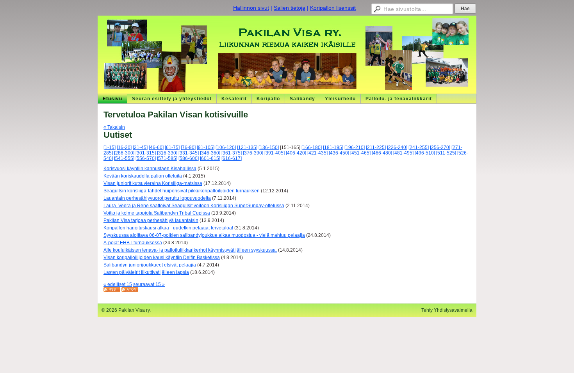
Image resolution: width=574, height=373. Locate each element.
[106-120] (226, 147)
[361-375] (231, 153)
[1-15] (109, 147)
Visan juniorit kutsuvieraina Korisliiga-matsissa (152, 183)
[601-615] (210, 158)
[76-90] (188, 147)
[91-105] (205, 147)
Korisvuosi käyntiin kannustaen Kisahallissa (149, 168)
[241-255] (418, 147)
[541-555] (124, 158)
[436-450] (339, 153)
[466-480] (382, 153)
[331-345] (188, 153)
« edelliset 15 (117, 284)
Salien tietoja (289, 8)
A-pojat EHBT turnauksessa (132, 242)
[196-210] (354, 147)
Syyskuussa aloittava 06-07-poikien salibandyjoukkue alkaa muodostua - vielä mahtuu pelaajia (204, 235)
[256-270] (440, 147)
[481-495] (403, 153)
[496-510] (425, 153)
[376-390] (253, 153)
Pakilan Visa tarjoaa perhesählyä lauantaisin (150, 220)
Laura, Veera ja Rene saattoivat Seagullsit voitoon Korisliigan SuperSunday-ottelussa (193, 205)
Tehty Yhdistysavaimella (446, 310)
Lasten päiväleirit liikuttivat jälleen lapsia (146, 272)
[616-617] (231, 158)
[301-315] (145, 153)
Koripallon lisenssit (333, 8)
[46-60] (156, 147)
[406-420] (296, 153)
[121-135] (247, 147)
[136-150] (268, 147)
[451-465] (360, 153)
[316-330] (167, 153)
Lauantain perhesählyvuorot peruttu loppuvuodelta (157, 198)
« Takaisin (114, 127)
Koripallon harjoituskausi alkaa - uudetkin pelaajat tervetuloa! (168, 228)
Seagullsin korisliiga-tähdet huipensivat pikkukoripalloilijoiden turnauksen (181, 191)
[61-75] (172, 147)
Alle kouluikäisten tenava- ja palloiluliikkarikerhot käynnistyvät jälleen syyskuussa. (190, 250)
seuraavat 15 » (149, 284)
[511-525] (446, 153)
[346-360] (210, 153)
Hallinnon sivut (251, 8)
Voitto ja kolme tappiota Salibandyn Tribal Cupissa (156, 213)
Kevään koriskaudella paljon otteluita (142, 176)
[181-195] (333, 147)
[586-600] (188, 158)
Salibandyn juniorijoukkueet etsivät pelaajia (149, 265)
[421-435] (317, 153)
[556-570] (145, 158)
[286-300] (124, 153)
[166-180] (311, 147)
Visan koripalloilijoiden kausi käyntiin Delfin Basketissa (161, 257)
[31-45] (140, 147)
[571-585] (167, 158)
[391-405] (274, 153)
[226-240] (397, 147)
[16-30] (124, 147)
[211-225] (376, 147)
